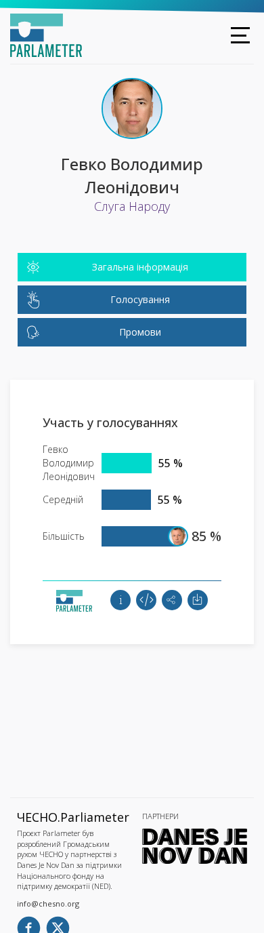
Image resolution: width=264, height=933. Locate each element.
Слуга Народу (132, 206)
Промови (140, 331)
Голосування (140, 299)
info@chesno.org (48, 903)
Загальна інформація (140, 266)
